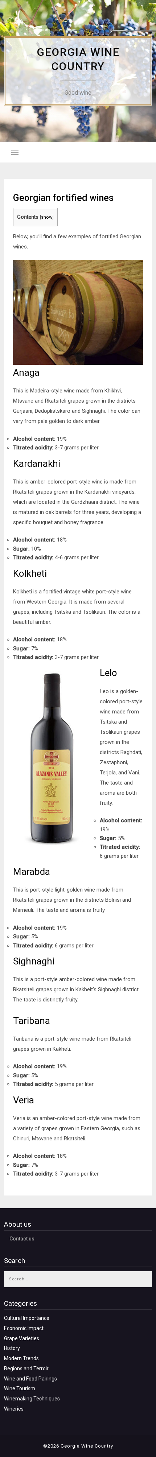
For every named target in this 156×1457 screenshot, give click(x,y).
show (47, 217)
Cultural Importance (26, 1318)
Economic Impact (24, 1328)
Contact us (21, 1239)
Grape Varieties (21, 1338)
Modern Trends (21, 1358)
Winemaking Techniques (32, 1399)
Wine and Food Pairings (30, 1379)
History (12, 1348)
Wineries (14, 1409)
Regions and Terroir (26, 1368)
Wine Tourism (19, 1388)
